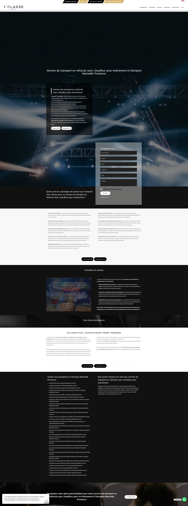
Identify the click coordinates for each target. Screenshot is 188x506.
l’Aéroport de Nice (127, 386)
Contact (83, 1)
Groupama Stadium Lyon (127, 390)
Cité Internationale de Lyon (114, 394)
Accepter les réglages (10, 499)
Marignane (101, 388)
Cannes (121, 386)
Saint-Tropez (127, 392)
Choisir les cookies (34, 499)
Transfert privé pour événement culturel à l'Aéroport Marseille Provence (67, 463)
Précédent (49, 294)
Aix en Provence (107, 386)
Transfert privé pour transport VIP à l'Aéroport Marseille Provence (65, 465)
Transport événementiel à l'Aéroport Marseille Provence (63, 468)
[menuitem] (70, 1)
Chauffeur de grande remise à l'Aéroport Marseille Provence (64, 388)
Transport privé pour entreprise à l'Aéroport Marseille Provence (65, 472)
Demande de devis (71, 1)
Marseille (100, 386)
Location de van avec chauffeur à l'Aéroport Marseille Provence (65, 419)
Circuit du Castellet (118, 392)
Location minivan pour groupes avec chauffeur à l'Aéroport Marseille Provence (69, 416)
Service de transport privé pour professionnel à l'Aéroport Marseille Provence (68, 445)
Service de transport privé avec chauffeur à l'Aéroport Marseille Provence (68, 434)
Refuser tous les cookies (22, 499)
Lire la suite (69, 302)
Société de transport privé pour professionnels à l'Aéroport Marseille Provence (69, 461)
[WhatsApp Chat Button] (184, 499)
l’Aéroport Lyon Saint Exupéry (111, 388)
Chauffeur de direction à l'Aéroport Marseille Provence (63, 385)
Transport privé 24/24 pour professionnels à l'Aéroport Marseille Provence (68, 470)
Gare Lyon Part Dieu (115, 390)
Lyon (134, 386)
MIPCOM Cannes (108, 392)
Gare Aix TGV (105, 390)
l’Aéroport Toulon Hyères (126, 388)
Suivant (88, 294)
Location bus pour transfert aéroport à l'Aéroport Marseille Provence (66, 397)
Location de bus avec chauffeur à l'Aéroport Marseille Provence (65, 394)
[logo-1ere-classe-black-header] (94, 7)
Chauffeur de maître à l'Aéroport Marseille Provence (62, 383)
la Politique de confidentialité (115, 189)
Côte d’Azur (115, 386)
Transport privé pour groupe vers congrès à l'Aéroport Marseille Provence (68, 475)
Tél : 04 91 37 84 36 (96, 1)
